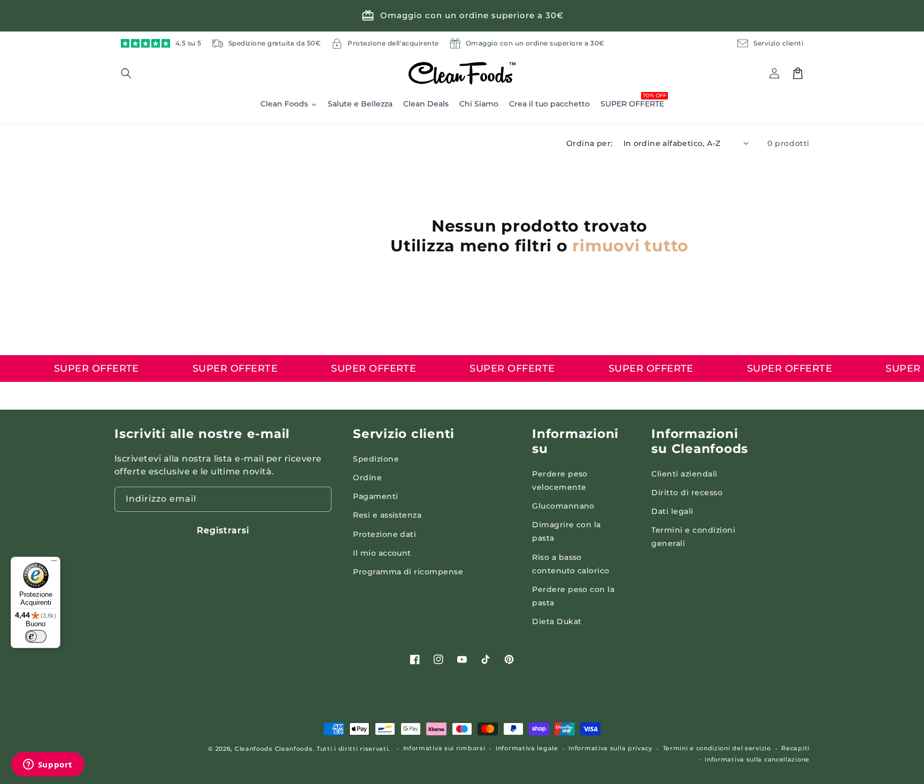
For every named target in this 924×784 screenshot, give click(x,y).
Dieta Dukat (556, 621)
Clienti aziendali (684, 474)
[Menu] (54, 563)
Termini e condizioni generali (693, 536)
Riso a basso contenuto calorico (571, 563)
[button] (132, 73)
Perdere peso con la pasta (573, 596)
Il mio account (382, 553)
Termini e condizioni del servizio (717, 748)
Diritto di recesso (686, 492)
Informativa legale (527, 748)
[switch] (36, 636)
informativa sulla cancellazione (757, 759)
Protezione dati (384, 534)
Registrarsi (223, 530)
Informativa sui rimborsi (444, 748)
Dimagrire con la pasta (566, 531)
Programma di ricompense (408, 572)
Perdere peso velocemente (560, 480)
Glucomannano (563, 506)
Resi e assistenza (387, 515)
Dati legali (672, 511)
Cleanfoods (255, 748)
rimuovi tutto (630, 246)
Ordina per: (589, 143)
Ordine (367, 477)
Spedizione (376, 459)
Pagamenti (375, 496)
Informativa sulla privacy (610, 748)
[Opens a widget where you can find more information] (47, 765)
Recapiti (795, 748)
